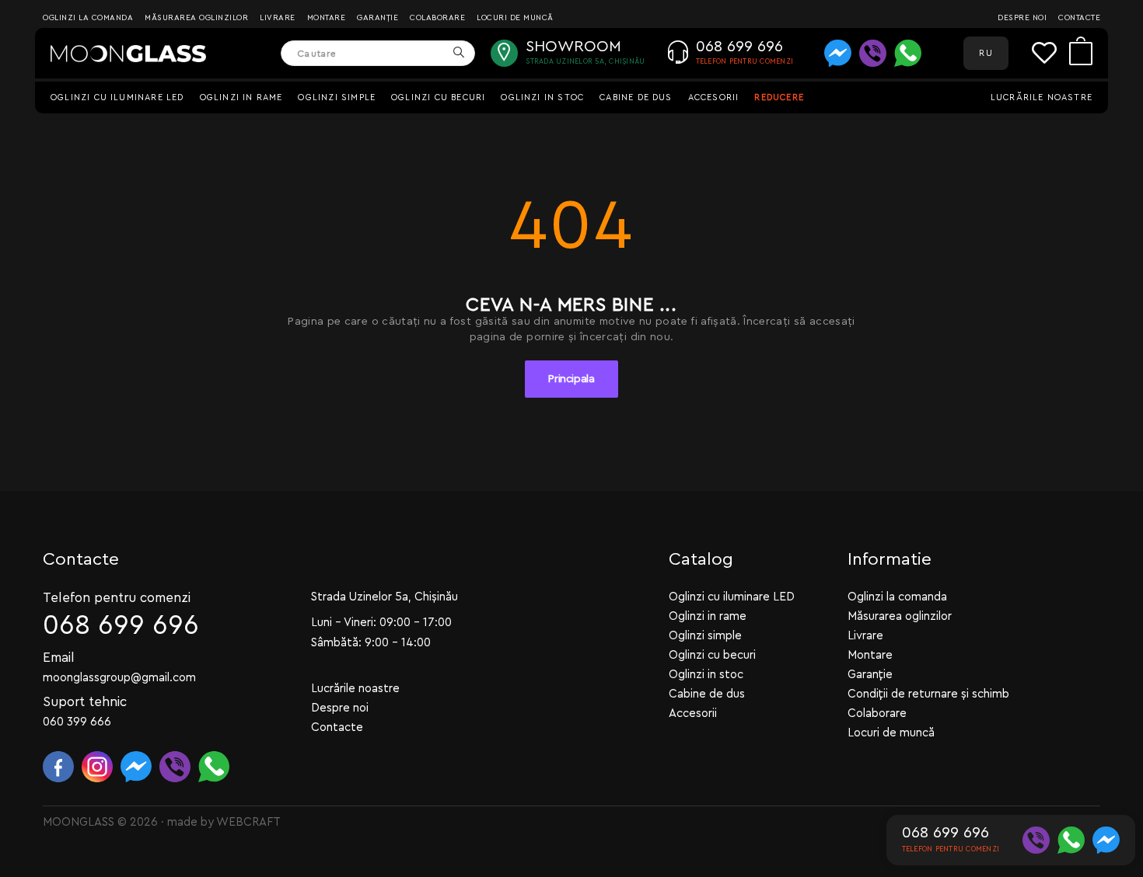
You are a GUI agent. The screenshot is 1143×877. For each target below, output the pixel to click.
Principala (571, 379)
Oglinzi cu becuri (438, 97)
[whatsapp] (907, 53)
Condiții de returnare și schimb (928, 694)
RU (985, 53)
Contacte (1079, 18)
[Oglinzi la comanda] (128, 53)
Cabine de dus (635, 97)
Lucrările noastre (1041, 97)
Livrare (277, 18)
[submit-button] (458, 53)
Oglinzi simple (337, 97)
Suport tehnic (85, 701)
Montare (326, 18)
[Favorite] (1050, 53)
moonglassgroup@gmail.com (119, 678)
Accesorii (713, 97)
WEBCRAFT (248, 822)
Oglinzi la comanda (88, 18)
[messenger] (837, 53)
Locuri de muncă (515, 18)
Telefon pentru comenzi (116, 597)
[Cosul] (1080, 53)
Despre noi (1022, 18)
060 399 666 (77, 722)
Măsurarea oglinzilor (196, 18)
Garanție (377, 18)
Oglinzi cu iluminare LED (117, 97)
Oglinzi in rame (241, 97)
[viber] (872, 53)
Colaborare (437, 18)
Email (59, 657)
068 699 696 (121, 625)
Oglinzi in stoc (542, 97)
